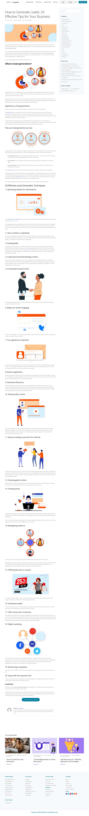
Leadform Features (9, 787)
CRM (63, 25)
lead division (10, 170)
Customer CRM (47, 2)
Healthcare (47, 795)
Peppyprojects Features (30, 791)
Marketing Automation (67, 41)
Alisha (20, 755)
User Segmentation (49, 783)
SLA (63, 51)
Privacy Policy (68, 787)
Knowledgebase (28, 793)
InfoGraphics (64, 35)
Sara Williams (18, 20)
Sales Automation (66, 47)
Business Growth (65, 19)
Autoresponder (8, 783)
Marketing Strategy (66, 43)
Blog (76, 2)
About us (67, 779)
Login (63, 2)
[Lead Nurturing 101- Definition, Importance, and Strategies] (71, 745)
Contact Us (68, 783)
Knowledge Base (65, 37)
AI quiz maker (31, 250)
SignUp (70, 2)
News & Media (69, 785)
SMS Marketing (8, 791)
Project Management (66, 45)
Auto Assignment (29, 781)
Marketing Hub (29, 2)
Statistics (64, 52)
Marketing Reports (9, 789)
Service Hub (38, 2)
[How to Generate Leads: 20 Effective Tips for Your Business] (30, 32)
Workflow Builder (8, 795)
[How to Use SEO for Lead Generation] (17, 745)
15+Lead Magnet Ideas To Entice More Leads (44, 760)
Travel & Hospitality (49, 791)
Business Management (67, 21)
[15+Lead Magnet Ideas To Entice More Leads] (44, 745)
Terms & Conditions (70, 789)
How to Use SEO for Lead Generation (14, 760)
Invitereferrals (8, 803)
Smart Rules (27, 785)
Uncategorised (65, 54)
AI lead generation (19, 176)
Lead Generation (28, 20)
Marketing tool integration (50, 785)
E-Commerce (65, 29)
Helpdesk (27, 779)
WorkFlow (64, 56)
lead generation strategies (13, 219)
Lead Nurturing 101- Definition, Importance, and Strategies (71, 760)
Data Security (65, 27)
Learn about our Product (31, 700)
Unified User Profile (49, 779)
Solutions (55, 2)
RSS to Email (7, 793)
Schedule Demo (82, 2)
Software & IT (48, 789)
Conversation (28, 795)
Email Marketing (65, 31)
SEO (63, 49)
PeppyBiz (16, 2)
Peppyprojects (28, 789)
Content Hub (64, 23)
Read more (8, 764)
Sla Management (28, 787)
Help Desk (64, 33)
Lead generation (9, 112)
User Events (47, 781)
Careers (67, 781)
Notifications (28, 783)
